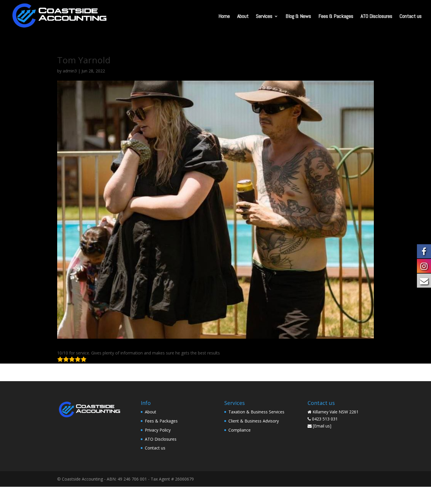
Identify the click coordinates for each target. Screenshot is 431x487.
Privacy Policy (158, 430)
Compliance (239, 430)
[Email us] (322, 426)
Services (264, 16)
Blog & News (298, 16)
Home (224, 16)
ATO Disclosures (376, 16)
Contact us (411, 16)
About (243, 16)
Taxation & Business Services (256, 412)
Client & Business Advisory (253, 421)
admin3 (70, 71)
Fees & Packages (335, 16)
